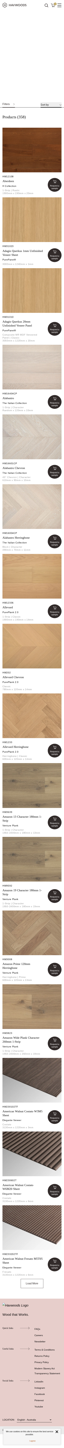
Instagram (39, 1388)
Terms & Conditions (44, 1349)
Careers (38, 1335)
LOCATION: (8, 1419)
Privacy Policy (41, 1362)
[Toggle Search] (46, 5)
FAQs (37, 1329)
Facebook (39, 1394)
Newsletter (39, 1341)
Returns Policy (41, 1356)
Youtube (38, 1406)
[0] (53, 5)
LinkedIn (38, 1381)
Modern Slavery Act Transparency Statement (47, 1371)
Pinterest (39, 1400)
